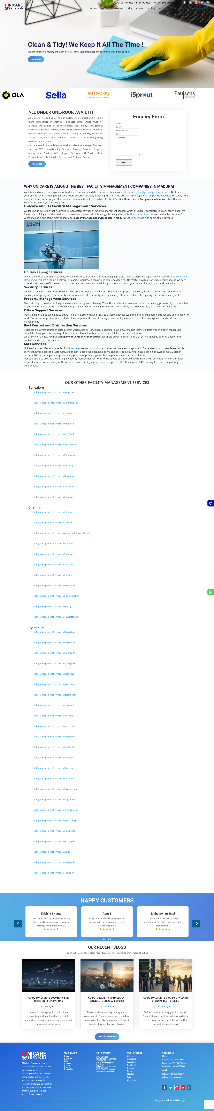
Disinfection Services (105, 1071)
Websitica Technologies (176, 1100)
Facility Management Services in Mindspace (53, 684)
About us (106, 8)
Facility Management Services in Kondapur (53, 673)
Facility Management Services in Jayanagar (53, 497)
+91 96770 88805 (125, 2)
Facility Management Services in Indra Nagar (54, 444)
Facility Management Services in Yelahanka (53, 486)
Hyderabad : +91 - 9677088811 (174, 1066)
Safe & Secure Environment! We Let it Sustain (95, 43)
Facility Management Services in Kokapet (52, 851)
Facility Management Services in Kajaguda (53, 768)
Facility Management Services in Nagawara (53, 476)
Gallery (151, 8)
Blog (130, 8)
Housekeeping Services (106, 1058)
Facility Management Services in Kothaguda (53, 663)
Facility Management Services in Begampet (53, 757)
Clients (67, 1067)
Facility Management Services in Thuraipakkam (55, 616)
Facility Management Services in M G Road (53, 434)
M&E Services (102, 1068)
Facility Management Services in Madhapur (53, 652)
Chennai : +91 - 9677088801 (173, 1059)
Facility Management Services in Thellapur (53, 872)
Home (93, 8)
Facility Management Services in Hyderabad (53, 632)
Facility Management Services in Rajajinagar (53, 465)
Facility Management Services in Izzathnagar (54, 694)
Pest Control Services (105, 1069)
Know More (36, 61)
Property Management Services (105, 1063)
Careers (67, 1063)
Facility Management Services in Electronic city (55, 402)
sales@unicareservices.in (173, 1074)
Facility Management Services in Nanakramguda (56, 820)
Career (140, 8)
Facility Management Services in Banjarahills (54, 736)
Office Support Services (106, 1066)
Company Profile (200, 8)
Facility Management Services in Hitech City (53, 642)
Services (119, 8)
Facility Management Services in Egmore (52, 575)
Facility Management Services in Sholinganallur (55, 595)
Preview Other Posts (107, 1037)
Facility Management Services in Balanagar (53, 715)
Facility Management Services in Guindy (51, 606)
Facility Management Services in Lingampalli (54, 799)
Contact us (181, 8)
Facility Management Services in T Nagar (52, 522)
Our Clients (165, 8)
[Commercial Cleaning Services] (86, 101)
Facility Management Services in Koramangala (54, 455)
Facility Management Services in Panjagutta (53, 747)
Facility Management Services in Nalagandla (54, 862)
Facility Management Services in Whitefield (53, 423)
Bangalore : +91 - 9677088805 (174, 1063)
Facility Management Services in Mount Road (54, 585)
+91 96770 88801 (143, 2)
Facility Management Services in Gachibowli (53, 778)
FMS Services (102, 1057)
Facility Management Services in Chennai (52, 512)
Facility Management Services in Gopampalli (54, 841)
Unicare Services (139, 214)
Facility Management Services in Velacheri (53, 564)
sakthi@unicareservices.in (173, 1077)
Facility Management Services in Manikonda (53, 830)
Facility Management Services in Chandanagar (55, 810)
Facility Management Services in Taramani (53, 554)
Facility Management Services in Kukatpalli (53, 705)
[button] (18, 923)
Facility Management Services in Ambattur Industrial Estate (61, 533)
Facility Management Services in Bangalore (53, 392)
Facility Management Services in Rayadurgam (54, 789)
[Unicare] (44, 101)
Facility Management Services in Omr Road (53, 543)
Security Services (103, 1060)
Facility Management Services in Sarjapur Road (55, 413)
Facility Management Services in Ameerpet (53, 726)
